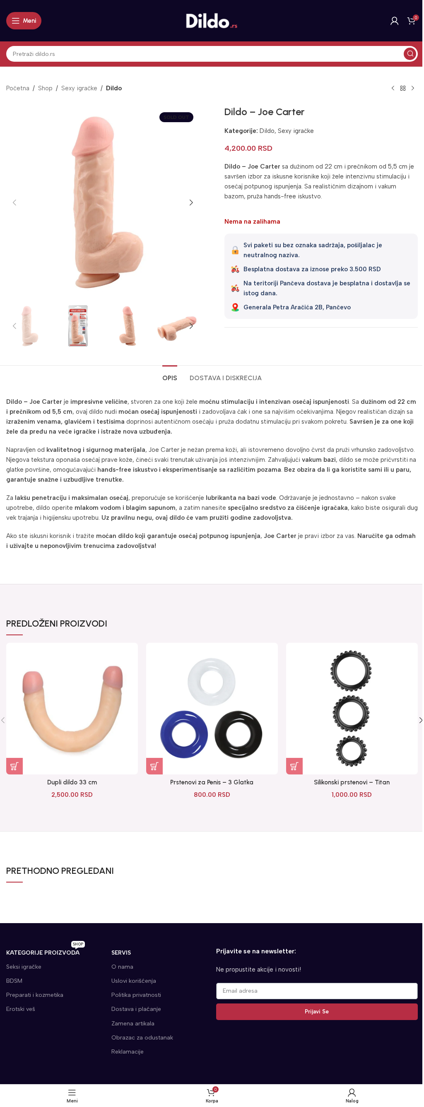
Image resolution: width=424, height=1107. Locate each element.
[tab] (169, 376)
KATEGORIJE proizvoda (44, 951)
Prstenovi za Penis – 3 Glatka (211, 782)
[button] (14, 202)
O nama (122, 966)
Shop (45, 88)
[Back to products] (403, 89)
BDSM (14, 980)
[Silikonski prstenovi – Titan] (352, 708)
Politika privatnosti (136, 994)
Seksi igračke (23, 966)
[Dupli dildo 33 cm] (72, 708)
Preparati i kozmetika (34, 994)
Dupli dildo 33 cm (72, 782)
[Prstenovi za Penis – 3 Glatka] (212, 708)
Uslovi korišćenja (133, 980)
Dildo (114, 88)
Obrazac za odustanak (142, 1037)
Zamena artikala (132, 1023)
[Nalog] (394, 20)
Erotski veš (20, 1009)
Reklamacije (127, 1051)
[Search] (410, 54)
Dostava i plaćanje (136, 1009)
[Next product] (413, 89)
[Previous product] (393, 89)
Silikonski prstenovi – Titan (352, 782)
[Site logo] (212, 20)
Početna (17, 88)
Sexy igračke (79, 88)
